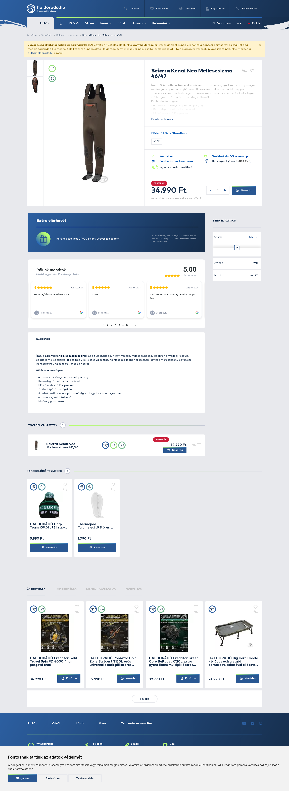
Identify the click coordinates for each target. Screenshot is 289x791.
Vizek (122, 23)
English (256, 23)
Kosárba (246, 190)
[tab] (36, 591)
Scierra (252, 237)
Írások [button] (104, 23)
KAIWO (74, 23)
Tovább (145, 698)
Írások (80, 723)
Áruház (32, 723)
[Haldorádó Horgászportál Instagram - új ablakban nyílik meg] (260, 723)
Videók (89, 23)
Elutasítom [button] (53, 778)
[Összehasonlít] (244, 71)
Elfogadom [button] (23, 778)
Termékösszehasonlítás (136, 723)
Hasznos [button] (137, 23)
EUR (239, 24)
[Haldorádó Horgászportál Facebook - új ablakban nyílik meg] (252, 723)
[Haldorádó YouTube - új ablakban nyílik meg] (244, 723)
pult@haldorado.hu (40, 53)
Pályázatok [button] (159, 23)
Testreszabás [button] (85, 778)
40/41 (156, 141)
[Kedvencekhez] (252, 71)
